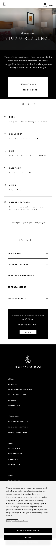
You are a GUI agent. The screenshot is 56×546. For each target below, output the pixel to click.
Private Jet (14, 481)
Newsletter (14, 464)
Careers (12, 400)
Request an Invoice (18, 422)
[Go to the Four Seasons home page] (4, 3)
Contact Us (14, 405)
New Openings (15, 454)
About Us (12, 384)
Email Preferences (17, 432)
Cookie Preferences (28, 530)
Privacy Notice (12, 521)
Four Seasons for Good (20, 390)
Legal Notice (23, 521)
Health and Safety (17, 395)
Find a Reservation (18, 427)
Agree (28, 537)
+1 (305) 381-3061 (28, 325)
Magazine (13, 459)
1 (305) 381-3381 (28, 90)
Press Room (14, 448)
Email (28, 332)
